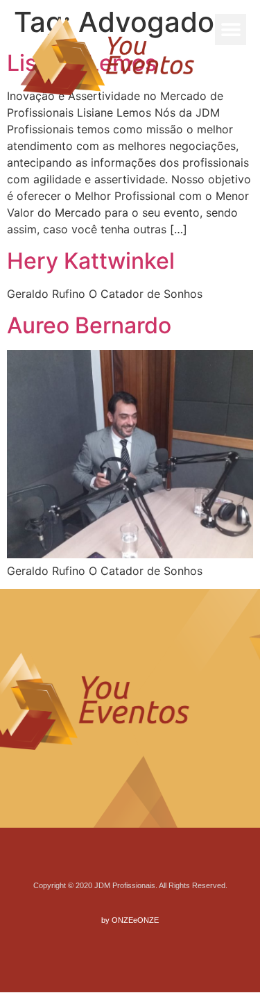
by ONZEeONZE (130, 920)
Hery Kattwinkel (91, 260)
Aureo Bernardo (89, 325)
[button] (230, 29)
